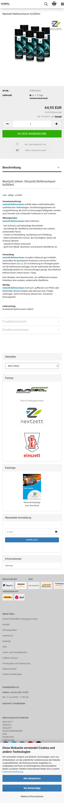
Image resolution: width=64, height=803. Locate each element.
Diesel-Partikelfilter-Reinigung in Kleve (20, 619)
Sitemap (9, 565)
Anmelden (32, 540)
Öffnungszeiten (9, 630)
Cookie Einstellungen (12, 674)
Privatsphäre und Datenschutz (16, 663)
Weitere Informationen (32, 796)
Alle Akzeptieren (32, 778)
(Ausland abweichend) (39, 98)
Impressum (7, 635)
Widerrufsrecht (9, 669)
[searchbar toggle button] (46, 4)
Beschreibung (11, 167)
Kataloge (6, 641)
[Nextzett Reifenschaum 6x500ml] (32, 43)
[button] (7, 124)
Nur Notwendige (32, 788)
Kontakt (6, 624)
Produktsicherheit (14, 321)
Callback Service (10, 658)
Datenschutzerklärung (12, 772)
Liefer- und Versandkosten (14, 652)
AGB (4, 647)
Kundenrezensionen (15, 329)
